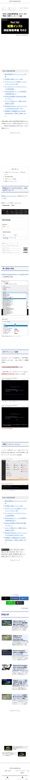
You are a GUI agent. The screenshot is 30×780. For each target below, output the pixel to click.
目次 (13, 169)
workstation (5, 554)
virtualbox (17, 549)
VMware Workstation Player (9, 274)
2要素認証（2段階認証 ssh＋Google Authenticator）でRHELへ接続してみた (15, 113)
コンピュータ (6, 549)
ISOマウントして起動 (10, 179)
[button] (19, 603)
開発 (4, 556)
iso (12, 549)
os (8, 551)
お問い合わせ (7, 770)
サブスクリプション (18, 556)
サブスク (9, 556)
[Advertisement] (15, 52)
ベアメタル (20, 551)
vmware (13, 551)
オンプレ (23, 554)
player (4, 551)
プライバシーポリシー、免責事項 (22, 771)
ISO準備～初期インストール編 (13, 79)
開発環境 (17, 554)
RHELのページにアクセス (8, 196)
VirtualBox (22, 274)
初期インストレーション (11, 181)
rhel (23, 549)
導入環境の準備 (9, 176)
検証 (11, 554)
